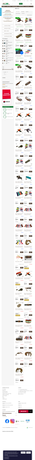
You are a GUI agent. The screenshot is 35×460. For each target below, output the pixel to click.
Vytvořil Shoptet (30, 427)
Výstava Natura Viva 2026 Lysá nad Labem (7, 405)
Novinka (5, 74)
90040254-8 (25, 221)
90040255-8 (25, 349)
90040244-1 (16, 221)
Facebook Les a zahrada (22, 392)
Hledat (20, 3)
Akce (5, 73)
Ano (2, 412)
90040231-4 (25, 366)
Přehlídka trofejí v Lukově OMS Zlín (6, 403)
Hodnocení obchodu (4, 392)
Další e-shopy (19, 405)
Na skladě (5, 72)
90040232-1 (16, 110)
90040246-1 (16, 173)
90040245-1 (25, 205)
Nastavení (6, 457)
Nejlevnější (22, 11)
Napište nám (18, 0)
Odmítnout (23, 452)
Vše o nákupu (14, 0)
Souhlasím (28, 452)
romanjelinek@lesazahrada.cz (23, 389)
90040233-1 (16, 382)
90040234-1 (16, 333)
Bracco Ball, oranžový (18, 269)
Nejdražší (27, 11)
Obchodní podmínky (4, 391)
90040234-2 (20, 333)
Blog (2, 396)
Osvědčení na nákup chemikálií (22, 403)
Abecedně (22, 13)
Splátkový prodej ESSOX (5, 394)
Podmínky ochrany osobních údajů (6, 393)
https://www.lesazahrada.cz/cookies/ (12, 455)
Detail (21, 30)
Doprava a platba (4, 395)
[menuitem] (3, 6)
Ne (2, 414)
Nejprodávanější (18, 13)
